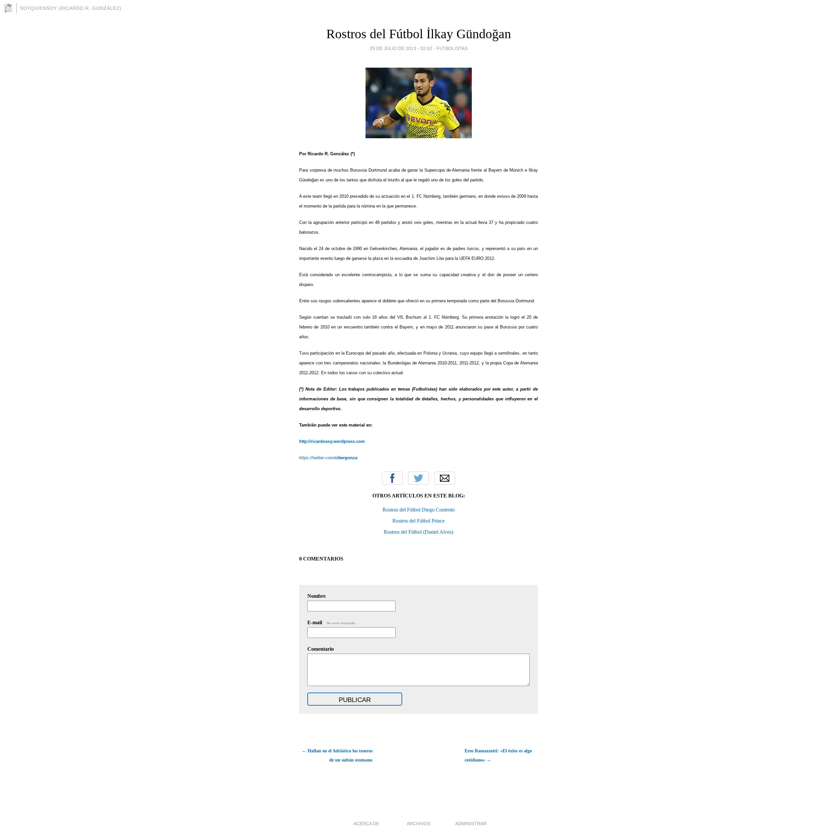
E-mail (331, 622)
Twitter (418, 478)
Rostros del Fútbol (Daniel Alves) (418, 532)
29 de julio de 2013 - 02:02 (401, 48)
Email (444, 478)
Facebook (392, 478)
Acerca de (366, 823)
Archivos (418, 823)
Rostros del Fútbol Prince (418, 521)
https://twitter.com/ (328, 457)
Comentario (320, 649)
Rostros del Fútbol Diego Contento (419, 509)
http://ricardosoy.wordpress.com (332, 441)
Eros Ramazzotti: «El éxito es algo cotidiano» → (498, 755)
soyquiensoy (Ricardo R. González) (71, 8)
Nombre (316, 596)
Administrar (471, 823)
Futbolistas (452, 48)
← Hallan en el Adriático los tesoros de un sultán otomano (337, 755)
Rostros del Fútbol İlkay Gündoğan (418, 33)
